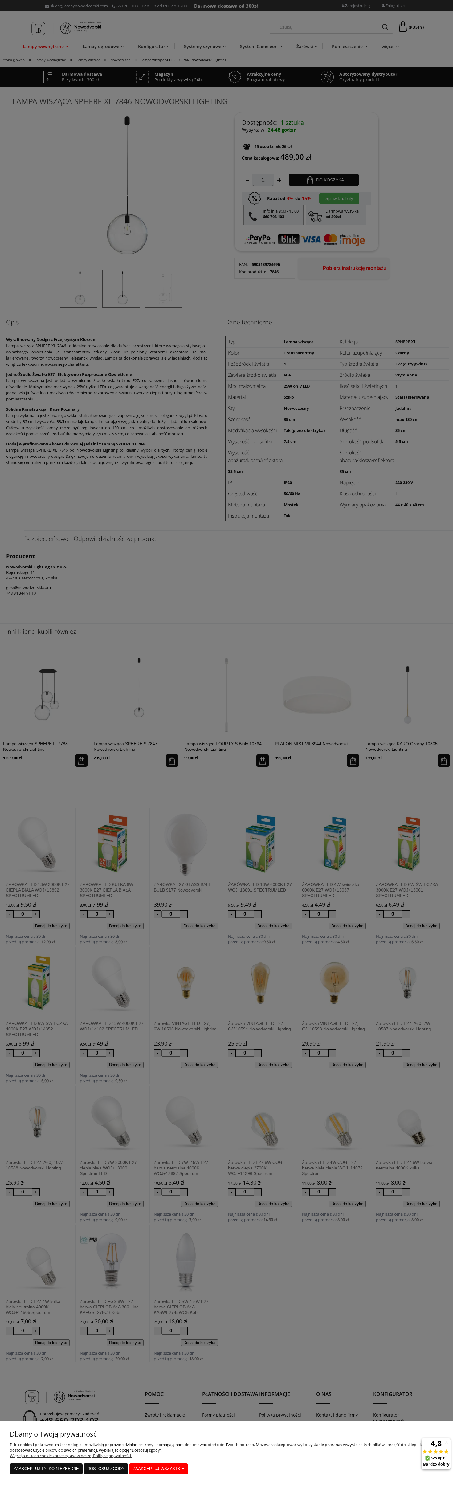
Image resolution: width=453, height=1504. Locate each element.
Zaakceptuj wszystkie (158, 1468)
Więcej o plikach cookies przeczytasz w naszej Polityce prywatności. (71, 1455)
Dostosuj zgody (105, 1468)
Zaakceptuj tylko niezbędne (46, 1468)
